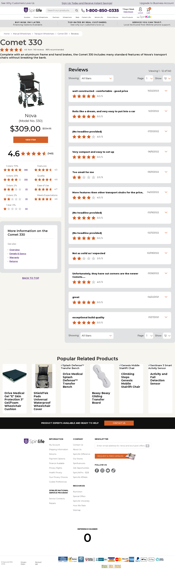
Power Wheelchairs (41, 17)
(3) (26, 189)
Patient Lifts (86, 17)
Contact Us (78, 445)
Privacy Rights (55, 468)
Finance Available (56, 463)
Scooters (27, 17)
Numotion (77, 492)
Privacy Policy (23, 563)
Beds (77, 17)
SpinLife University (81, 501)
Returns (13, 261)
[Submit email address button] (148, 446)
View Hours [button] (128, 12)
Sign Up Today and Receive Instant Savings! (87, 3)
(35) (26, 179)
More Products (127, 17)
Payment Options (57, 459)
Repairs (52, 503)
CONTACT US (119, 423)
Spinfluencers (79, 463)
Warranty (14, 257)
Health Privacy (55, 472)
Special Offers (79, 496)
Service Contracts (57, 498)
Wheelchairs (67, 17)
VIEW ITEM (30, 140)
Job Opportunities (81, 468)
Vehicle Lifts (99, 17)
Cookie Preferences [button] (58, 482)
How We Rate (79, 505)
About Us (77, 449)
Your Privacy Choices (58, 477)
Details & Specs (17, 253)
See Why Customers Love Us (17, 3)
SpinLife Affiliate (80, 477)
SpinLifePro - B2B (81, 472)
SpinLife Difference (81, 454)
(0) (26, 209)
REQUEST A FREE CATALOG (110, 456)
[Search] (76, 10)
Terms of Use (38, 563)
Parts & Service (112, 17)
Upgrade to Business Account (157, 3)
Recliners (56, 17)
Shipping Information (58, 449)
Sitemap (77, 510)
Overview (14, 250)
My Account (54, 445)
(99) (26, 170)
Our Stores (78, 459)
